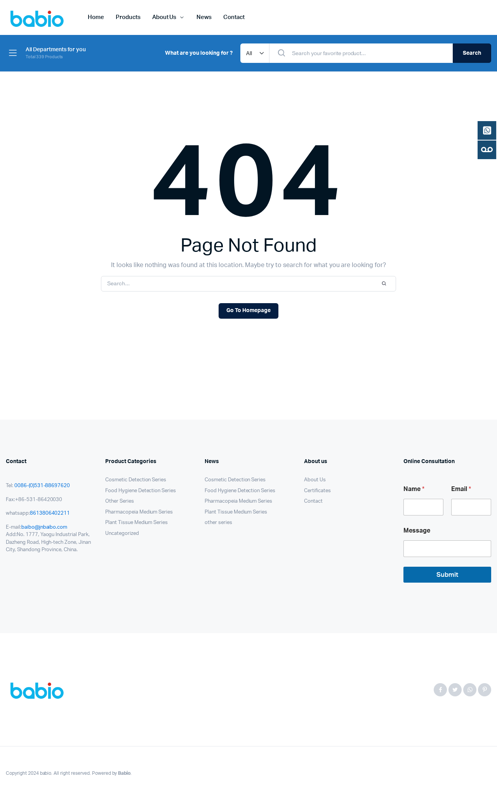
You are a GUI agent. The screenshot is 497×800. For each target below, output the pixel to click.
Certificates (317, 490)
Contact (234, 17)
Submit (447, 574)
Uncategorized (122, 533)
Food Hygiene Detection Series (140, 490)
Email (461, 489)
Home (96, 17)
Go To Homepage (248, 310)
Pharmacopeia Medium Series (139, 512)
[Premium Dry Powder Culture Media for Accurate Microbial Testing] (39, 689)
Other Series (119, 501)
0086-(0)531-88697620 (42, 485)
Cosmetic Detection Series (135, 479)
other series (218, 522)
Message (416, 531)
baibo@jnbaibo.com (44, 527)
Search (472, 53)
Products (128, 17)
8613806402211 (50, 513)
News (204, 17)
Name (413, 489)
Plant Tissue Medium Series (136, 522)
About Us (164, 17)
